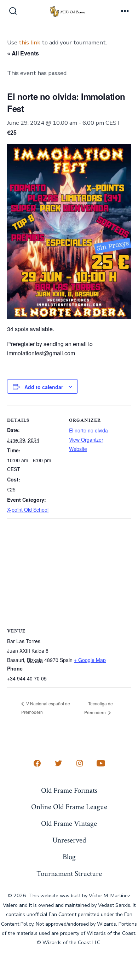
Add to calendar (43, 387)
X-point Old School (27, 509)
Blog (69, 857)
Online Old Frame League (69, 807)
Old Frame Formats (69, 790)
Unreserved (69, 840)
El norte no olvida (88, 430)
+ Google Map (90, 659)
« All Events (23, 53)
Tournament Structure (69, 873)
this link (29, 42)
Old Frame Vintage (69, 823)
